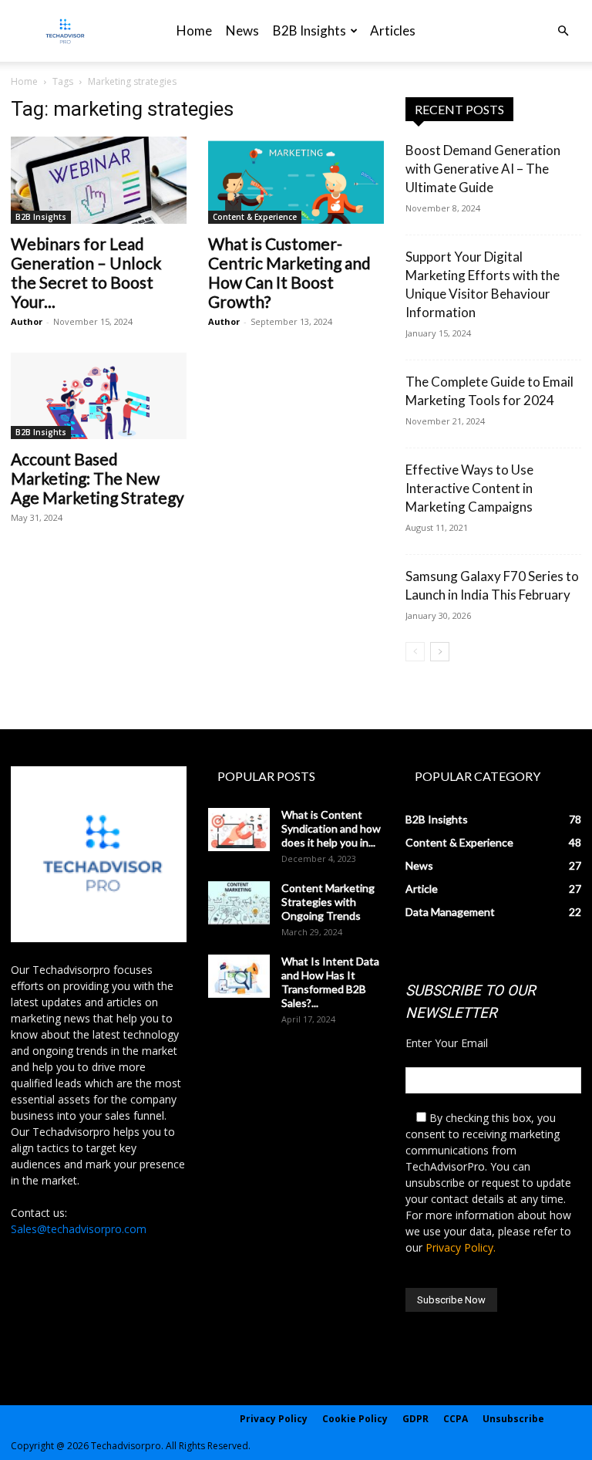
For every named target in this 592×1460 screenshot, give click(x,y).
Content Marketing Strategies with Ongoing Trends (328, 901)
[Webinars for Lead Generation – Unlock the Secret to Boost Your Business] (99, 180)
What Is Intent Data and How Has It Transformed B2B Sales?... (330, 982)
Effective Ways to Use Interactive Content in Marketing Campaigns (469, 488)
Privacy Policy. (461, 1247)
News (242, 30)
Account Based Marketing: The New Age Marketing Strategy (97, 478)
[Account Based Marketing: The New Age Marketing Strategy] (99, 396)
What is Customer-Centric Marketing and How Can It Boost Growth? (289, 272)
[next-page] (439, 651)
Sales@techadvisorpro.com (78, 1229)
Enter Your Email (446, 1043)
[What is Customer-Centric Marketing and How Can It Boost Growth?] (296, 180)
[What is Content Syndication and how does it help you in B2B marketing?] (239, 829)
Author (26, 321)
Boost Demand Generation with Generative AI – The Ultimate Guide (482, 168)
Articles (392, 30)
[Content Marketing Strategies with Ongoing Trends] (239, 902)
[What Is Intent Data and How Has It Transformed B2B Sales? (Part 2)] (239, 976)
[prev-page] (415, 651)
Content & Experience (255, 216)
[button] (562, 31)
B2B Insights (309, 30)
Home (194, 30)
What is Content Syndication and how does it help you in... (331, 828)
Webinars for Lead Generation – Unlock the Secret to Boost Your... (86, 272)
